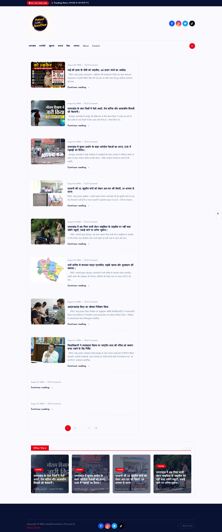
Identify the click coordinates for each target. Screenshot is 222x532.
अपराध (60, 46)
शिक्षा (68, 46)
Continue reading (77, 87)
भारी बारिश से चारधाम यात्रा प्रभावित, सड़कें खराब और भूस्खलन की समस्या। (170, 480)
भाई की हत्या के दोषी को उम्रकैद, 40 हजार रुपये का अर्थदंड (97, 70)
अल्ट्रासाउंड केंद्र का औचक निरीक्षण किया (88, 307)
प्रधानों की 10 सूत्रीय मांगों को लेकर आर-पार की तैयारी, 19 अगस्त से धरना (90, 480)
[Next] (189, 448)
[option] (50, 474)
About (86, 46)
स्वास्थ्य (76, 46)
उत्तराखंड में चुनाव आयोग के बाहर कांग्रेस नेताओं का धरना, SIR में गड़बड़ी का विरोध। (49, 480)
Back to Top (187, 526)
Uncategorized (166, 470)
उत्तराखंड (32, 46)
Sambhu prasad (40, 489)
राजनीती (42, 46)
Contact (96, 46)
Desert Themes (34, 528)
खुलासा (51, 46)
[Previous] (185, 448)
